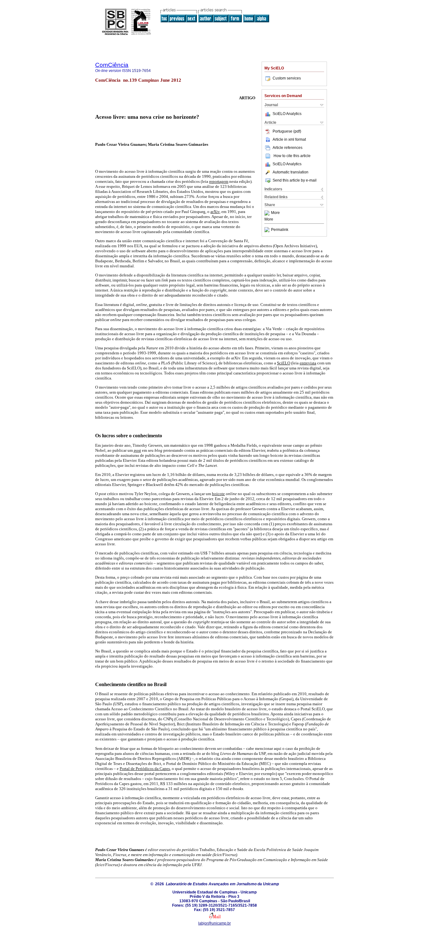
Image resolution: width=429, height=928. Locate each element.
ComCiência (111, 65)
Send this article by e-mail (295, 180)
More (275, 213)
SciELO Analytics (287, 114)
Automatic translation (290, 172)
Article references (287, 147)
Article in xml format (289, 139)
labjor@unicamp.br (214, 923)
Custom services (287, 78)
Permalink (279, 229)
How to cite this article (292, 156)
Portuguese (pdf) (287, 131)
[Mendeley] (267, 213)
